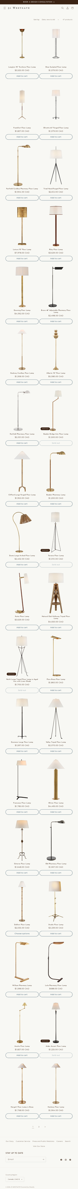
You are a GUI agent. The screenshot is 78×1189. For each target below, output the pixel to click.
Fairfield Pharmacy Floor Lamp (22, 434)
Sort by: (37, 20)
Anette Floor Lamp (22, 1046)
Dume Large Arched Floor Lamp (22, 555)
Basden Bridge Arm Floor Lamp (55, 434)
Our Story (10, 1141)
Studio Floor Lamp (55, 925)
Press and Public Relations (43, 1141)
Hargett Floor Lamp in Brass (22, 1107)
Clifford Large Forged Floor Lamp (22, 495)
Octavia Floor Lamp (22, 864)
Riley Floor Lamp (56, 249)
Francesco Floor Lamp (22, 803)
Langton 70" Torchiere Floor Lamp (22, 67)
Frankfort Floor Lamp (22, 128)
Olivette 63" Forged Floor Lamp (56, 128)
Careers (59, 1141)
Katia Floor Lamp (22, 616)
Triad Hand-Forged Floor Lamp (56, 189)
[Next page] (45, 1126)
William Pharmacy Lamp (22, 985)
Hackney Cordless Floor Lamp (22, 373)
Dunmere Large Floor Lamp (22, 742)
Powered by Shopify (27, 1187)
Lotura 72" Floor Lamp (22, 249)
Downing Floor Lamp (22, 310)
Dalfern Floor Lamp (22, 925)
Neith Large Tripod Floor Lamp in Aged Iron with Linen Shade (22, 680)
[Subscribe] (43, 1159)
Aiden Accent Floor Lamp (56, 1046)
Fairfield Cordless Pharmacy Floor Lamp (22, 189)
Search (68, 1141)
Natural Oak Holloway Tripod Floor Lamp (56, 617)
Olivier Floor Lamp (55, 803)
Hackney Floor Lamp (56, 1107)
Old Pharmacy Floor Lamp (56, 864)
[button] (4, 8)
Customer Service (23, 1141)
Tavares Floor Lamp (56, 555)
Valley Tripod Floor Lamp (56, 742)
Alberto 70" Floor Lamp (56, 373)
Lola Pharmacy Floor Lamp (56, 985)
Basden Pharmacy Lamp (55, 495)
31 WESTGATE (15, 1187)
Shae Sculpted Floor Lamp (55, 67)
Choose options (22, 934)
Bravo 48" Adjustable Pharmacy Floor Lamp (56, 311)
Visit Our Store (39, 1146)
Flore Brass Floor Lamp (56, 679)
